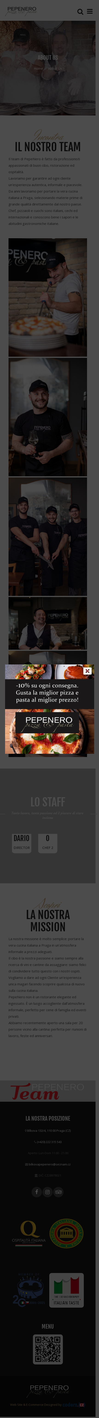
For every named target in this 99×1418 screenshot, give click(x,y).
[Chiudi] (87, 671)
